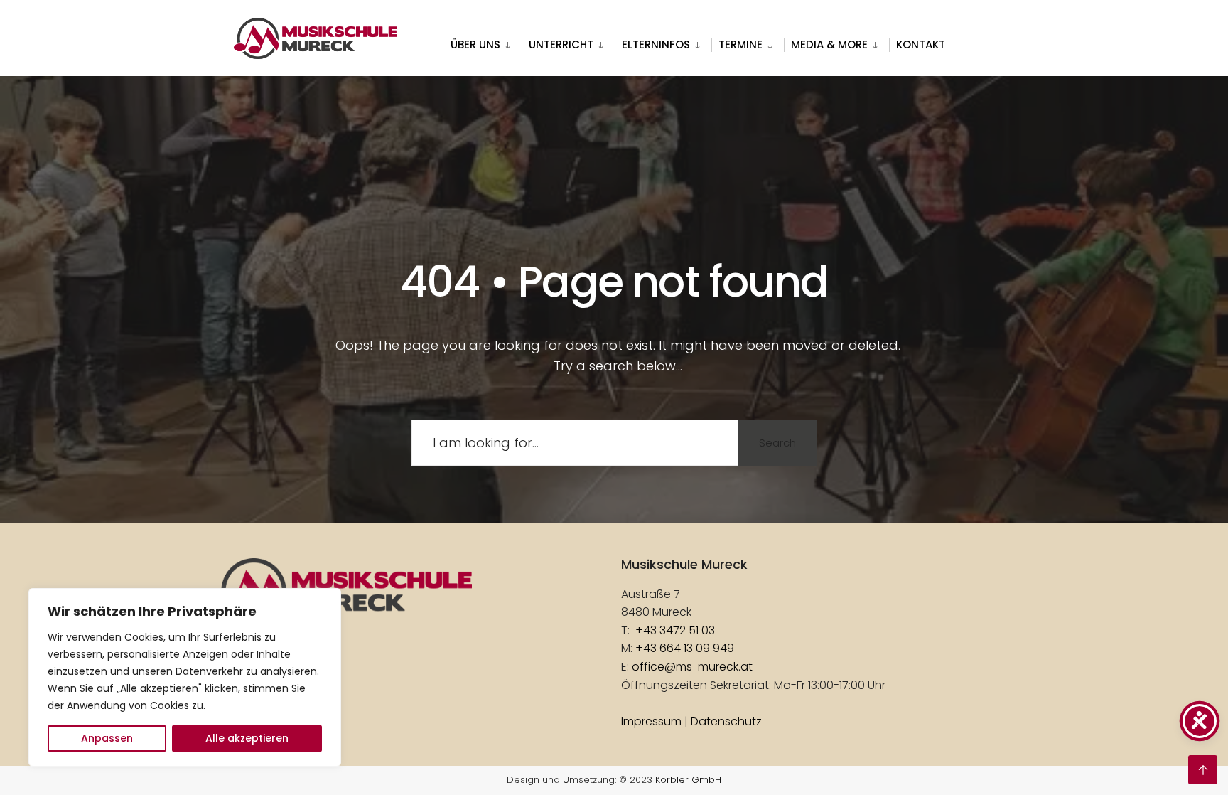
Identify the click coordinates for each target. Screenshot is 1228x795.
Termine (740, 44)
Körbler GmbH (688, 779)
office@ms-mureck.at (692, 666)
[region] (184, 677)
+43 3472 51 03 (675, 630)
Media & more (829, 44)
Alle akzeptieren (247, 738)
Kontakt (920, 44)
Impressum (651, 721)
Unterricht (561, 44)
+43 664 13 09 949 (684, 648)
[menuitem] (486, 42)
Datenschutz (726, 721)
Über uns (475, 44)
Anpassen (107, 738)
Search (777, 442)
